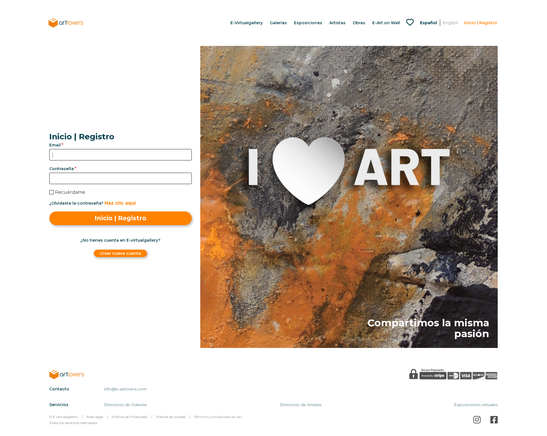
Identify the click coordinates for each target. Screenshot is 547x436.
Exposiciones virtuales (476, 404)
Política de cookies (170, 417)
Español (428, 22)
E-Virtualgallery (246, 22)
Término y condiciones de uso (218, 417)
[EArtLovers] (65, 23)
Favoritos (411, 22)
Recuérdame (70, 192)
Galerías (278, 22)
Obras (359, 22)
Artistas (337, 22)
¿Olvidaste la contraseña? (76, 203)
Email (55, 145)
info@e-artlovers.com (125, 389)
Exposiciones (308, 22)
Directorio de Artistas (300, 404)
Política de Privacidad (129, 417)
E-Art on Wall (386, 22)
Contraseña (61, 168)
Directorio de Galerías (125, 404)
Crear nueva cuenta (120, 253)
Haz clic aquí (120, 203)
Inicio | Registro (480, 22)
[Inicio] (73, 374)
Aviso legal (94, 417)
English (450, 22)
